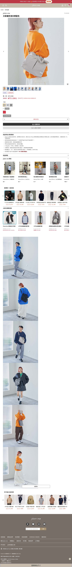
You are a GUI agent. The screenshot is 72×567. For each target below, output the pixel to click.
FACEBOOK (27, 524)
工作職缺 (37, 541)
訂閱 (43, 529)
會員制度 (3, 537)
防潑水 (5, 92)
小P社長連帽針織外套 (23, 226)
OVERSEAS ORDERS (34, 537)
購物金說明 (10, 537)
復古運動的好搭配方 (39, 176)
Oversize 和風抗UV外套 (9, 226)
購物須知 (44, 537)
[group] (9, 197)
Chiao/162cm (6, 179)
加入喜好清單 (36, 128)
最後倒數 (49, 1)
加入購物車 (36, 124)
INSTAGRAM (38, 524)
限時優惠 (7, 10)
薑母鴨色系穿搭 (53, 176)
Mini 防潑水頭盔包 (23, 151)
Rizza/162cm (21, 179)
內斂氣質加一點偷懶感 (8, 176)
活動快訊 (18, 541)
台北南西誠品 (59, 179)
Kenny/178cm (37, 179)
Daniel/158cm (67, 179)
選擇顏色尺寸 (36, 565)
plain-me (6, 13)
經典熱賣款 (10, 92)
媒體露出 (12, 541)
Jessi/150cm (52, 179)
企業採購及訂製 (11, 545)
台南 (42, 179)
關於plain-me (4, 541)
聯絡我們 (30, 541)
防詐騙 (24, 541)
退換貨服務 (24, 537)
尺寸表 (7, 108)
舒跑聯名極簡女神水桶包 (55, 226)
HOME (2, 10)
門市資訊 (3, 545)
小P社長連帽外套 (38, 226)
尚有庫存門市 (7, 116)
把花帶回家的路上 (22, 176)
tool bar (70, 559)
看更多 (36, 486)
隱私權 (20, 548)
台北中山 (27, 179)
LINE (33, 524)
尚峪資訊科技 (8, 562)
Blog (44, 524)
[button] (69, 196)
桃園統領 (12, 179)
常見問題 (17, 537)
